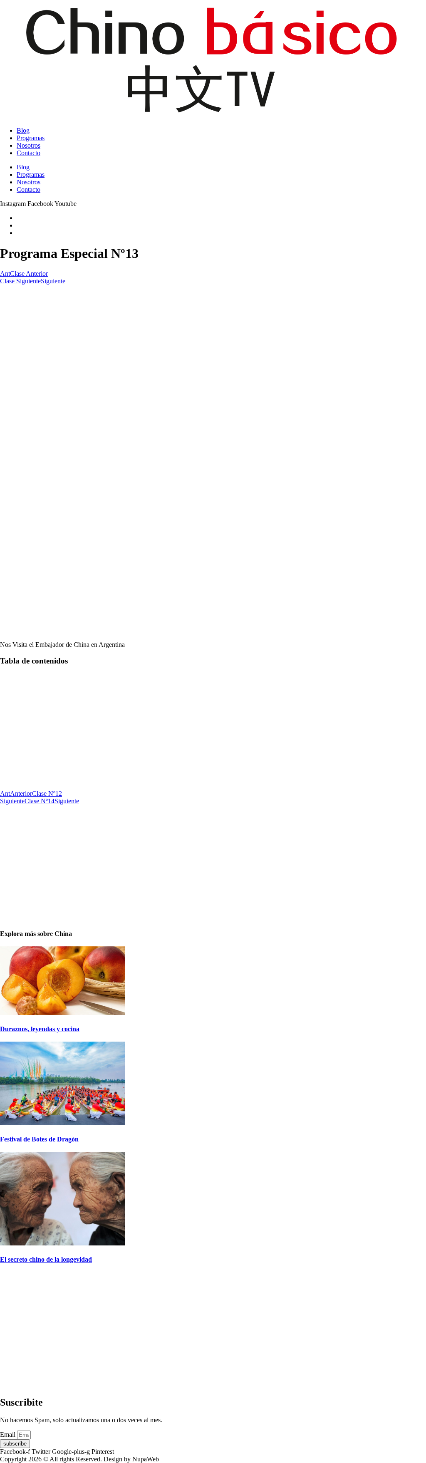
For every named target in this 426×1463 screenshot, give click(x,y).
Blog (23, 130)
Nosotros (28, 145)
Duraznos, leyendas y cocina (39, 1028)
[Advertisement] (213, 343)
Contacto (28, 152)
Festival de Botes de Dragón (39, 1139)
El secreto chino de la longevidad (46, 1259)
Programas (31, 137)
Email (8, 1434)
